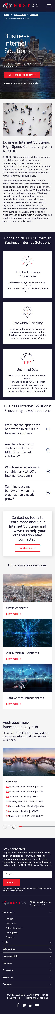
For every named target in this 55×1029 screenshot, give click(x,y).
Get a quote (11, 933)
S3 (7, 797)
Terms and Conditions (37, 998)
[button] (20, 826)
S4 (7, 802)
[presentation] (28, 833)
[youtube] (37, 1005)
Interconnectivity (20, 15)
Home (6, 15)
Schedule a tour (14, 928)
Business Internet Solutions (18, 19)
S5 (7, 806)
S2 (7, 792)
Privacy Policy (46, 888)
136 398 (9, 919)
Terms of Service (12, 890)
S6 (7, 811)
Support (10, 937)
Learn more (12, 614)
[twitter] (24, 1005)
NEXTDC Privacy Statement (36, 865)
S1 (7, 787)
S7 (7, 816)
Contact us (25, 548)
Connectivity (34, 15)
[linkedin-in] (31, 1005)
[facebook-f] (18, 1005)
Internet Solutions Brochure (19, 83)
